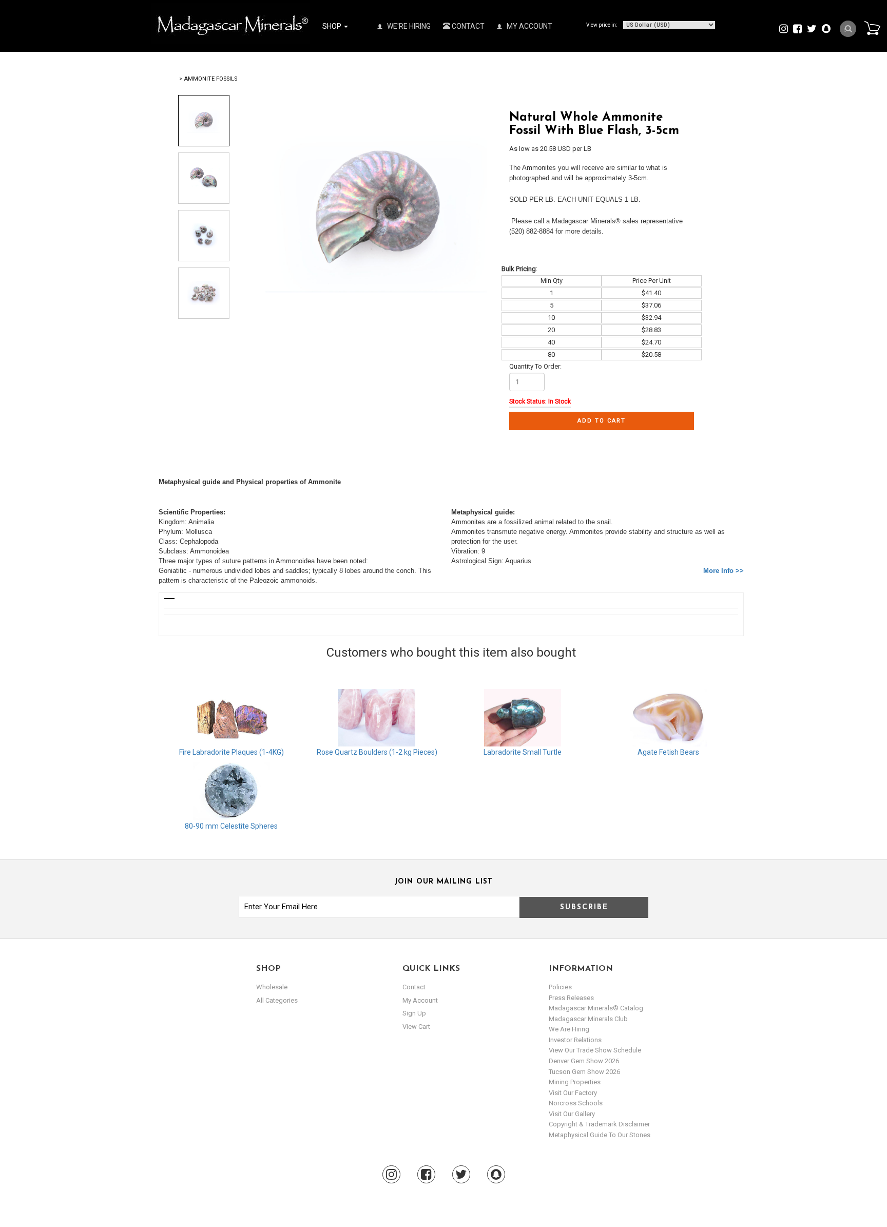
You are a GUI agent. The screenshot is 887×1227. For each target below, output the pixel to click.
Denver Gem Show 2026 (584, 1061)
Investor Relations (575, 1040)
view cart (416, 1026)
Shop (332, 26)
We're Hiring (408, 26)
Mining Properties (575, 1082)
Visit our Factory (573, 1093)
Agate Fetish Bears (668, 752)
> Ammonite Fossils (208, 78)
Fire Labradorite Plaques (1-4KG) (231, 752)
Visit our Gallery (572, 1114)
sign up (414, 1013)
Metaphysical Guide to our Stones (599, 1135)
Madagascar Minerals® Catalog (596, 1008)
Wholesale (271, 987)
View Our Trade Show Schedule (595, 1050)
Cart (872, 28)
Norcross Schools (576, 1103)
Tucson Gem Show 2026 (584, 1072)
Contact (467, 26)
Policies (560, 987)
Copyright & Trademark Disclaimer (599, 1124)
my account (420, 1000)
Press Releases (571, 998)
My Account (528, 26)
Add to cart (601, 420)
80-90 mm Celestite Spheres (231, 826)
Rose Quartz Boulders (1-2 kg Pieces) (377, 752)
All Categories (277, 1000)
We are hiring (569, 1029)
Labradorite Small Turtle (523, 752)
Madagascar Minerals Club (588, 1019)
